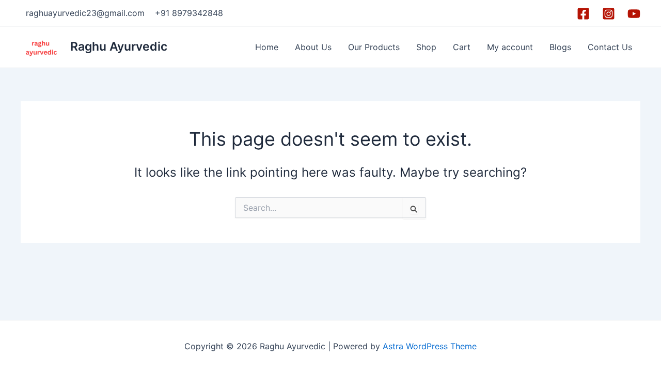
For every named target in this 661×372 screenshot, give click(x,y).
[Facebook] (583, 13)
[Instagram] (608, 13)
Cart (461, 47)
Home (266, 47)
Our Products (374, 47)
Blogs (560, 47)
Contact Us (610, 47)
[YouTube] (633, 13)
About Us (313, 47)
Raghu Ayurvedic (118, 46)
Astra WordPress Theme (430, 346)
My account (510, 47)
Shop (426, 47)
